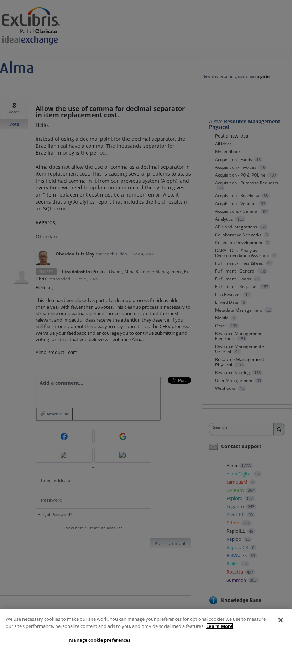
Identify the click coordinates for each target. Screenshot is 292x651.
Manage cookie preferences (99, 640)
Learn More (219, 626)
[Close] (280, 620)
